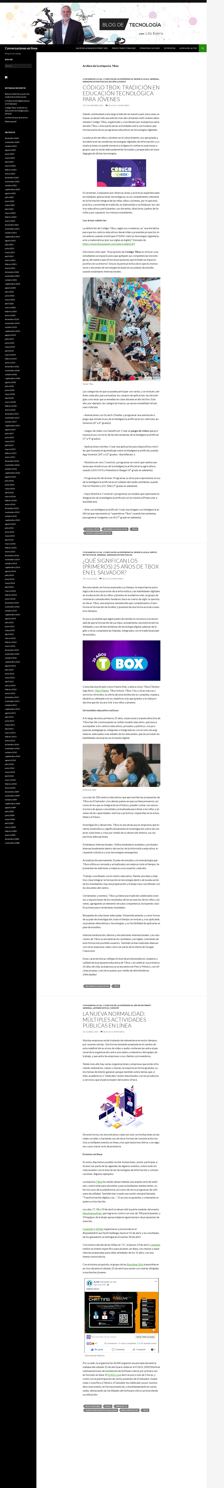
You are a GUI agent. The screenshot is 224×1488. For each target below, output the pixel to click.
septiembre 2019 (12, 331)
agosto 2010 (10, 760)
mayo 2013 (10, 630)
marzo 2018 (10, 402)
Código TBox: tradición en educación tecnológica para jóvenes (121, 93)
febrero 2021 (11, 264)
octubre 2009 (11, 799)
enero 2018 (10, 410)
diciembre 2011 (12, 697)
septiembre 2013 (12, 614)
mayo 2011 (10, 725)
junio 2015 (9, 532)
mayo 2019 (10, 347)
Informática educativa (115, 529)
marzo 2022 (10, 213)
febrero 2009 (11, 831)
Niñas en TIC (121, 1406)
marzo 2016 (10, 496)
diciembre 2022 (12, 177)
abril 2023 (9, 162)
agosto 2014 (10, 571)
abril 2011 (9, 729)
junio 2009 (9, 815)
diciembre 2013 (12, 603)
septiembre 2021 (12, 236)
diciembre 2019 (12, 319)
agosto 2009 (10, 807)
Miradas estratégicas (95, 81)
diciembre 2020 (12, 272)
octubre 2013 (11, 610)
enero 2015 (10, 551)
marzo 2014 (10, 591)
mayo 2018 (10, 394)
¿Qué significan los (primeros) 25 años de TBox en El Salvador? (121, 566)
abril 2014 (9, 587)
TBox (134, 529)
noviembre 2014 (12, 559)
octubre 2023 (11, 146)
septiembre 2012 (12, 662)
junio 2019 (9, 343)
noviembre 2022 (12, 181)
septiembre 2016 (12, 473)
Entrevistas (169, 48)
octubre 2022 (11, 185)
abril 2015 (9, 540)
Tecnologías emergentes (98, 533)
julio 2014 (9, 575)
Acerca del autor (188, 48)
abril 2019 (9, 351)
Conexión (88, 1228)
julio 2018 (9, 386)
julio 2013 (9, 622)
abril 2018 (9, 398)
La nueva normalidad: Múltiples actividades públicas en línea (114, 1019)
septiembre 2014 (12, 567)
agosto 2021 (10, 240)
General (154, 79)
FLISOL (108, 1406)
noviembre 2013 (12, 606)
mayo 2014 (10, 583)
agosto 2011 (10, 713)
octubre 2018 (11, 374)
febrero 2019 (11, 358)
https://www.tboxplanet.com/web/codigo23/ (108, 243)
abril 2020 (9, 303)
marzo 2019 (10, 355)
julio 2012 (9, 669)
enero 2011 (10, 740)
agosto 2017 (10, 429)
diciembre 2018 (12, 366)
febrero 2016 (11, 500)
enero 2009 (10, 835)
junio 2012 (9, 673)
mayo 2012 (10, 677)
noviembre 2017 (12, 417)
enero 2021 (10, 268)
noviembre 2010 (12, 748)
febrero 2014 (11, 595)
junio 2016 (9, 484)
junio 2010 (9, 768)
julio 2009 (9, 811)
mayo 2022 (10, 205)
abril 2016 (9, 492)
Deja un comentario (118, 105)
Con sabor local (92, 79)
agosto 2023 (10, 150)
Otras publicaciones (150, 48)
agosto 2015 (10, 524)
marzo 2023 (10, 166)
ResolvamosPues (92, 1213)
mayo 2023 (10, 158)
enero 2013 (10, 646)
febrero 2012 (11, 689)
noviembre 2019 (12, 323)
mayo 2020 (10, 299)
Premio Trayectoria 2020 (123, 48)
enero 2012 (10, 693)
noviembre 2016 (12, 465)
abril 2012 (9, 681)
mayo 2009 (10, 819)
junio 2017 (9, 437)
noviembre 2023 (12, 142)
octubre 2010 (11, 752)
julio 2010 (9, 764)
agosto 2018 (10, 382)
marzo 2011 (10, 732)
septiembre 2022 (12, 189)
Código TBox (92, 529)
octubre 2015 (11, 516)
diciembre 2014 (12, 555)
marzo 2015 (10, 543)
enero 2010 (10, 788)
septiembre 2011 (12, 709)
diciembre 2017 (12, 414)
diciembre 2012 (12, 650)
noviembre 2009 (12, 795)
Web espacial (10, 121)
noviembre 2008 (12, 843)
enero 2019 (10, 362)
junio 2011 (9, 721)
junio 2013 (9, 626)
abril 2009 (9, 823)
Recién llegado (117, 81)
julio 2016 (9, 480)
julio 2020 (9, 292)
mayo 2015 (10, 536)
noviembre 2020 (12, 276)
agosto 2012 (10, 666)
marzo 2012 (10, 685)
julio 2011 (9, 717)
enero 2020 (10, 315)
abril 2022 (9, 209)
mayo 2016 (10, 488)
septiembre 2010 (12, 756)
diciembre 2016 (12, 461)
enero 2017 (10, 457)
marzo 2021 (10, 260)
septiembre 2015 (12, 520)
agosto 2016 (10, 477)
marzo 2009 (10, 827)
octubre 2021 (11, 232)
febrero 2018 (11, 406)
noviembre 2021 (12, 229)
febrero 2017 (11, 453)
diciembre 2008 (12, 839)
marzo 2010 (10, 780)
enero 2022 (10, 221)
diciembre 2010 (12, 744)
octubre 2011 (11, 705)
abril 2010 (9, 776)
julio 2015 (9, 528)
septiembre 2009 (12, 803)
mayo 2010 (10, 772)
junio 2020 (9, 295)
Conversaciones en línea (21, 48)
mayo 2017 (10, 441)
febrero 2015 (11, 547)
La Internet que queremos (16, 117)
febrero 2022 (11, 217)
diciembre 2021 (12, 225)
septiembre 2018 (12, 378)
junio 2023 (9, 154)
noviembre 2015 (12, 512)
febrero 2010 (11, 784)
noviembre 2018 (12, 370)
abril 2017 (9, 445)
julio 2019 (9, 339)
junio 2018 (9, 390)
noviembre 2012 (12, 654)
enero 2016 (10, 504)
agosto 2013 (10, 618)
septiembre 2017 (12, 425)
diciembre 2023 (12, 138)
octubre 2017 (11, 421)
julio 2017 (9, 433)
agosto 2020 (10, 288)
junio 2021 (9, 248)
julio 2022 (9, 197)
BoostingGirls (93, 1406)
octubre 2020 (11, 280)
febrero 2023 (11, 169)
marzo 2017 (10, 449)
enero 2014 (10, 599)
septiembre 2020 (12, 284)
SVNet (99, 1228)
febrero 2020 (11, 311)
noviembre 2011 (12, 701)
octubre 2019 (11, 327)
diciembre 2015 (12, 508)
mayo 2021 (10, 252)
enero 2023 (10, 173)
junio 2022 (9, 201)
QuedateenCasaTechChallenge (101, 1410)
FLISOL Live (114, 1374)
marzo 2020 (10, 307)
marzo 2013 (10, 638)
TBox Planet (101, 690)
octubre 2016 (11, 469)
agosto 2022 (10, 193)
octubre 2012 (11, 658)
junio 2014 (9, 579)
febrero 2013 (11, 642)
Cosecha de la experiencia (118, 79)
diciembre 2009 (12, 792)
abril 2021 (9, 256)
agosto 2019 (10, 335)
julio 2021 (9, 244)
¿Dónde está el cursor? (106, 1008)
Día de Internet (142, 1005)
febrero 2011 (11, 736)
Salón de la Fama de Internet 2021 (92, 48)
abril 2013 (9, 634)
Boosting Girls (135, 1264)
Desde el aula (141, 79)
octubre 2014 (11, 563)
